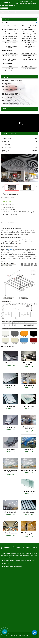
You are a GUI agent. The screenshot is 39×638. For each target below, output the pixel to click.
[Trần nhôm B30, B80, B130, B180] (28, 420)
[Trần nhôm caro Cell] (28, 378)
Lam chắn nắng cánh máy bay (10, 59)
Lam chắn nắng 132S (10, 55)
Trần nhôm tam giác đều (28, 470)
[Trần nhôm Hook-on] (10, 526)
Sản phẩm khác (7, 63)
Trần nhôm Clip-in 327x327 (28, 363)
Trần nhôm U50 (28, 449)
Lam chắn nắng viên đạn (29, 59)
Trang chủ (3, 12)
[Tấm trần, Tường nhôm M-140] (28, 526)
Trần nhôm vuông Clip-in (10, 26)
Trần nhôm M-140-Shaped (29, 43)
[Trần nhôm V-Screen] (28, 484)
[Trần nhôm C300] (28, 399)
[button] (36, 22)
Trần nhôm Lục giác (11, 42)
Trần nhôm (5, 23)
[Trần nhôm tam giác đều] (28, 463)
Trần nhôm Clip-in (10, 363)
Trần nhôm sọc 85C (10, 31)
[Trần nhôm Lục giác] (10, 505)
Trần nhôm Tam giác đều (29, 46)
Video (5, 109)
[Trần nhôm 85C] (10, 420)
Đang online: (20, 138)
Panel (10, 66)
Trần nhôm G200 (10, 449)
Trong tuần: (20, 144)
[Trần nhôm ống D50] (28, 505)
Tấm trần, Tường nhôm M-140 (28, 533)
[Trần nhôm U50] (28, 442)
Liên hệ (5, 77)
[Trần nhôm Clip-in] (10, 356)
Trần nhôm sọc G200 (10, 36)
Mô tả (3, 223)
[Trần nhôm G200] (10, 442)
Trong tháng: (20, 147)
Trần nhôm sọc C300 (10, 34)
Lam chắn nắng (7, 50)
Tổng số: (20, 151)
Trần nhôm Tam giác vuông (11, 46)
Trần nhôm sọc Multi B (29, 34)
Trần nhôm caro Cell (29, 29)
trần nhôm (10, 249)
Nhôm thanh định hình (29, 68)
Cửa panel (10, 68)
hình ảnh (11, 223)
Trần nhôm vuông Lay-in (10, 29)
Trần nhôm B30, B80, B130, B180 (28, 427)
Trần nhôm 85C (10, 427)
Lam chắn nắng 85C (11, 53)
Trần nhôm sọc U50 (29, 36)
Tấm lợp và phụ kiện (29, 66)
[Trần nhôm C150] (10, 399)
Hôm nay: (20, 141)
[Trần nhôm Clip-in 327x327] (28, 356)
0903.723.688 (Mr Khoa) (27, 2)
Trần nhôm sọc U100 (10, 38)
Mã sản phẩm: (5, 197)
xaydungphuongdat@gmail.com (27, 3)
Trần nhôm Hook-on (11, 40)
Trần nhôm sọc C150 (29, 31)
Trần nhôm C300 (29, 406)
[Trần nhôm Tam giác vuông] (10, 463)
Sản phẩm (7, 19)
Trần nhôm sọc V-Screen (29, 38)
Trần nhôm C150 (10, 406)
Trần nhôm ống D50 (29, 40)
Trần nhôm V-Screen (28, 491)
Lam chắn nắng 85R (29, 53)
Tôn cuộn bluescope (11, 71)
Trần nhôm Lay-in (10, 385)
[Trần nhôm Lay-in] (10, 378)
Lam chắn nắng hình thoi (29, 56)
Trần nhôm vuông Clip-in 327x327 (29, 26)
